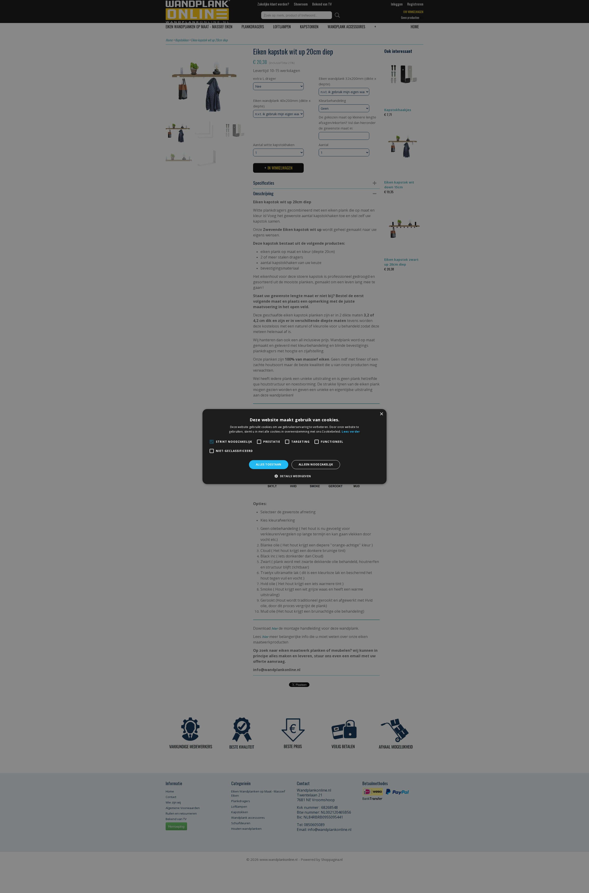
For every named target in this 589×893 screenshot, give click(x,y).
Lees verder (351, 432)
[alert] (294, 446)
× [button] (381, 414)
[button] (294, 476)
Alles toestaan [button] (268, 464)
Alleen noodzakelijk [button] (316, 464)
